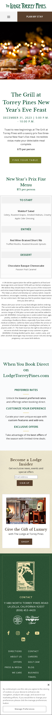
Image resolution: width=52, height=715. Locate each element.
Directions (15, 651)
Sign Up (25, 483)
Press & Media (13, 667)
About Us (16, 656)
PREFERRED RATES (26, 390)
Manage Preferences (24, 709)
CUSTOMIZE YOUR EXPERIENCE (26, 408)
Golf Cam (34, 662)
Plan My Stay (34, 16)
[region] (26, 698)
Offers (17, 662)
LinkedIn (23, 639)
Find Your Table (25, 160)
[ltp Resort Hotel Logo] (26, 6)
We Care (17, 672)
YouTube (37, 633)
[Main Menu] (8, 17)
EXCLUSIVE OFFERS (26, 426)
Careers (33, 656)
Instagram (18, 633)
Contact (33, 651)
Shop (25, 541)
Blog (31, 667)
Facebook (9, 633)
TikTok (28, 633)
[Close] (48, 685)
